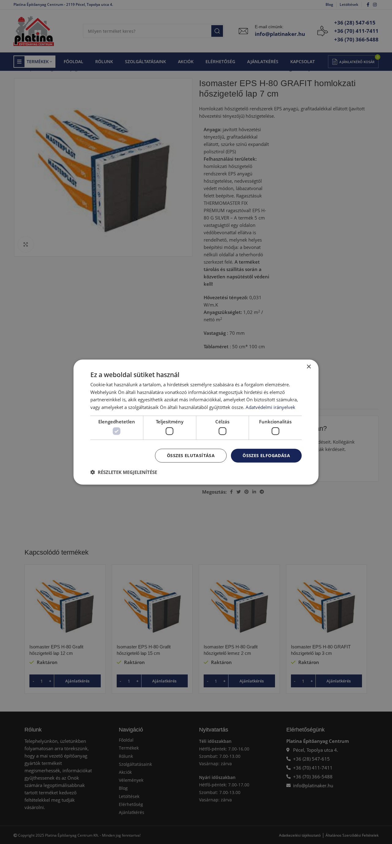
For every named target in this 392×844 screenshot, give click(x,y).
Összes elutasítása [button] (191, 455)
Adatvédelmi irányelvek (270, 407)
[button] (123, 472)
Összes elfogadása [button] (266, 455)
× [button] (308, 366)
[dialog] (196, 422)
